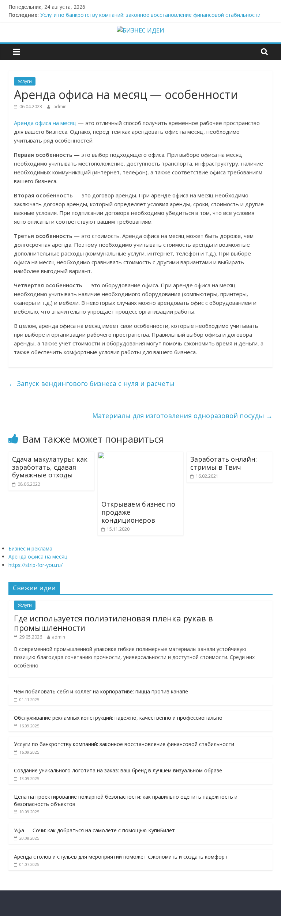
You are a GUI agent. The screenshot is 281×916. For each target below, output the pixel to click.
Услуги (25, 81)
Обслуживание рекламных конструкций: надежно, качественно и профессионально (118, 717)
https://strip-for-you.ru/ (35, 564)
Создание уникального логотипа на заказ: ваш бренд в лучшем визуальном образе (118, 770)
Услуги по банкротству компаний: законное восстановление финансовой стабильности (150, 14)
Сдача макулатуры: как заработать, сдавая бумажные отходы (49, 467)
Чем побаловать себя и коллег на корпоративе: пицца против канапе (101, 691)
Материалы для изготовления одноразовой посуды (182, 415)
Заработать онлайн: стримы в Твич (223, 463)
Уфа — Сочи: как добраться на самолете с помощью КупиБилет (94, 830)
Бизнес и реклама (30, 548)
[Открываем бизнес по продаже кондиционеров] (141, 456)
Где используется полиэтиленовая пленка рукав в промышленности (113, 623)
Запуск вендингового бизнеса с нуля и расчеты (91, 383)
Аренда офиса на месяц (45, 122)
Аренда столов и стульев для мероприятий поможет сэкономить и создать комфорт (121, 856)
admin (60, 106)
